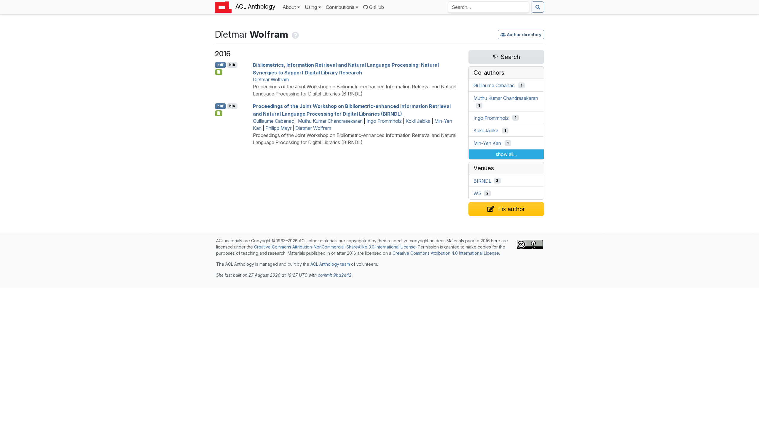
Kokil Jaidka (418, 121)
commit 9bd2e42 (335, 275)
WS (477, 193)
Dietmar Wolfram (271, 79)
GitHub (376, 7)
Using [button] (311, 7)
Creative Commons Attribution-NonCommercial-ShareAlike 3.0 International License (335, 246)
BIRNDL (482, 181)
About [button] (289, 7)
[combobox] (488, 7)
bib (232, 65)
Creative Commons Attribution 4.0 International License (446, 253)
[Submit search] (538, 7)
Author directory (524, 34)
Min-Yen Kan (487, 143)
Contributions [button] (340, 7)
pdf (220, 65)
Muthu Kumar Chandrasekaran (330, 121)
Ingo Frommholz (384, 121)
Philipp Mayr (278, 128)
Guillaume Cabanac (273, 121)
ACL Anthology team (330, 264)
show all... (506, 154)
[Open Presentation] (218, 72)
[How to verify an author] (295, 34)
